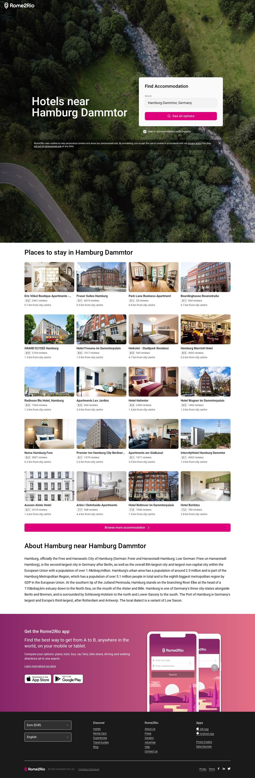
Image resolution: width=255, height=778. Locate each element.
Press (148, 733)
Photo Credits (204, 741)
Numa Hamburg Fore (38, 453)
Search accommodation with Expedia (169, 131)
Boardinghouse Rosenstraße (200, 296)
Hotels (97, 728)
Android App (206, 733)
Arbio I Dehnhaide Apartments (97, 505)
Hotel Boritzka (190, 505)
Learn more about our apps (40, 666)
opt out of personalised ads (48, 146)
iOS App (204, 729)
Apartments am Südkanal (146, 453)
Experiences (100, 737)
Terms (212, 769)
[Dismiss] (219, 143)
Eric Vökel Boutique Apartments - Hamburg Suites (46, 298)
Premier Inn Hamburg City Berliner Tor (100, 454)
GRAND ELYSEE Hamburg (41, 348)
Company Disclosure (88, 769)
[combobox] (181, 102)
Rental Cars (100, 733)
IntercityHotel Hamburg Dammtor (203, 453)
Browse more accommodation (125, 527)
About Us (150, 728)
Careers (149, 737)
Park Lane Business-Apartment (150, 296)
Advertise (150, 742)
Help (147, 746)
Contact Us (151, 751)
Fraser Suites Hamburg (92, 296)
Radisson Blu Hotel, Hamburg (44, 400)
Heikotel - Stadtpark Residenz (149, 348)
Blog (95, 746)
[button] (181, 116)
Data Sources (204, 746)
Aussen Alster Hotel (37, 505)
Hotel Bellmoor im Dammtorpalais (151, 505)
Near (148, 96)
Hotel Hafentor (138, 400)
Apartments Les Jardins (93, 400)
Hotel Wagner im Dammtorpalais (202, 400)
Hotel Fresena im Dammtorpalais (99, 348)
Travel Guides (101, 742)
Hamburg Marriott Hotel (197, 348)
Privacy (202, 769)
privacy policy (195, 143)
